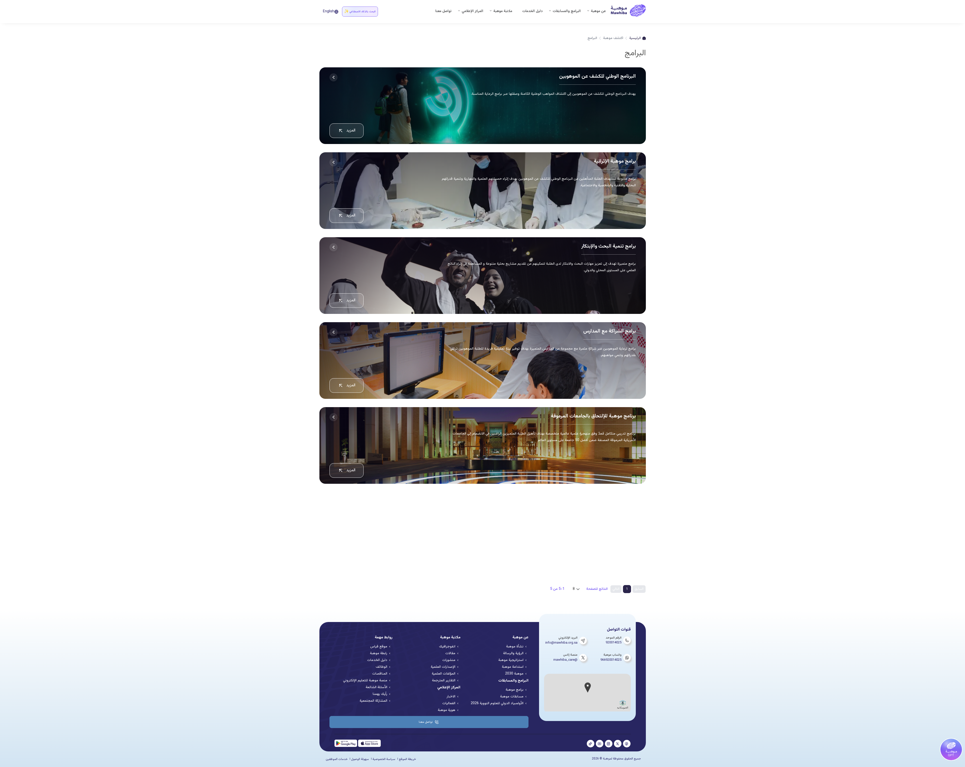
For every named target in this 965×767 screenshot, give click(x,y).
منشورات (448, 660)
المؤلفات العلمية (443, 674)
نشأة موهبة (514, 646)
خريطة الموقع (407, 759)
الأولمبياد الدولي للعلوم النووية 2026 (497, 703)
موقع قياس (378, 646)
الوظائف (381, 667)
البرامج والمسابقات (567, 11)
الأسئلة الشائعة (376, 687)
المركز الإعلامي (472, 11)
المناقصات (379, 674)
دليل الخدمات (532, 11)
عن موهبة (598, 11)
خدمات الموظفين (337, 759)
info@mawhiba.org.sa (561, 642)
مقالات (450, 653)
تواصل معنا (443, 11)
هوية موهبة (446, 710)
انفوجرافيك (447, 646)
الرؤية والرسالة (513, 653)
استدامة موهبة (512, 667)
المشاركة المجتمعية (373, 701)
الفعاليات (448, 703)
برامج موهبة (514, 690)
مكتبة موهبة (502, 11)
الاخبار (451, 696)
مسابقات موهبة (511, 696)
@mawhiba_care (565, 659)
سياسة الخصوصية (383, 759)
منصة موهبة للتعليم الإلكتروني (365, 680)
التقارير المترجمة (443, 680)
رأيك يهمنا (380, 694)
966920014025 (610, 659)
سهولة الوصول (360, 759)
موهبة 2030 (514, 674)
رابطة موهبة (378, 653)
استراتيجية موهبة (510, 660)
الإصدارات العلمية (443, 667)
